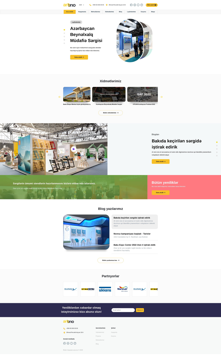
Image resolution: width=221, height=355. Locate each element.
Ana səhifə (69, 11)
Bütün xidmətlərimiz (109, 113)
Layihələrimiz (131, 11)
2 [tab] (64, 33)
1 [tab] (64, 29)
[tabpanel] (86, 43)
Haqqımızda (82, 11)
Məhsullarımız (95, 11)
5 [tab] (64, 43)
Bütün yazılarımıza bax (109, 260)
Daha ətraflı (78, 57)
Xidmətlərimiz (109, 11)
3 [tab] (64, 36)
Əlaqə (153, 11)
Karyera (143, 11)
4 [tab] (64, 40)
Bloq (120, 11)
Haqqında (114, 332)
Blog (97, 344)
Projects (98, 336)
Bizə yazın (150, 5)
